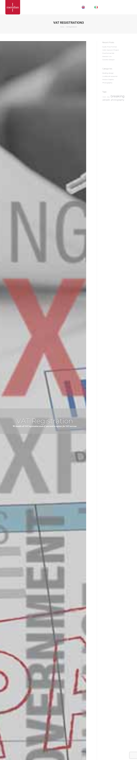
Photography (107, 83)
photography (117, 100)
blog (108, 97)
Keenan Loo (107, 56)
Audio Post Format (109, 47)
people (106, 100)
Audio (104, 97)
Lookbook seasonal (109, 76)
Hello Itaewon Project (110, 50)
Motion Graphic (108, 79)
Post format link (108, 53)
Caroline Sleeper (108, 60)
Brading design (108, 73)
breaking (117, 96)
